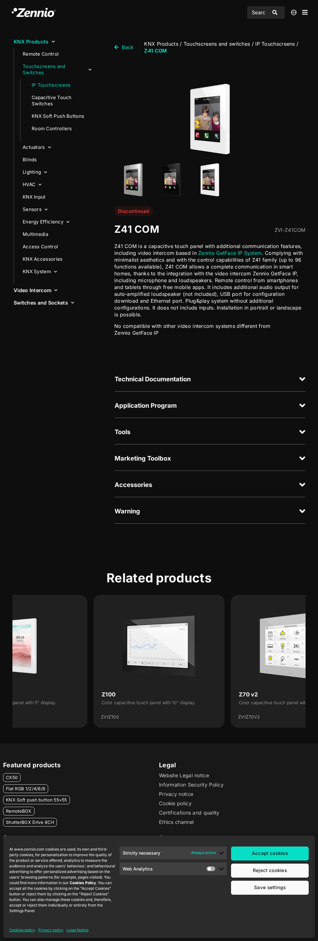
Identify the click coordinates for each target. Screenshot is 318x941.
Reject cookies (270, 870)
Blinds (30, 160)
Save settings (270, 887)
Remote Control (41, 54)
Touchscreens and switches (217, 44)
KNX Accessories (43, 259)
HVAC (29, 184)
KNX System (37, 271)
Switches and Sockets (41, 303)
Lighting (32, 172)
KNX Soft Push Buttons (58, 116)
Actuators (34, 147)
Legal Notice (77, 930)
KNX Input (34, 197)
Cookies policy (22, 930)
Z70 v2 (248, 694)
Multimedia (35, 234)
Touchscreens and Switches (44, 69)
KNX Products (31, 42)
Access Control (40, 247)
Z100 (109, 694)
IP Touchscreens (51, 85)
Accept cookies (270, 853)
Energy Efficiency (43, 222)
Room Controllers (52, 128)
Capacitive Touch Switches (52, 100)
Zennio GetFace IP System (229, 253)
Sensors (32, 209)
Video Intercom (32, 290)
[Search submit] (275, 12)
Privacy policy (50, 930)
